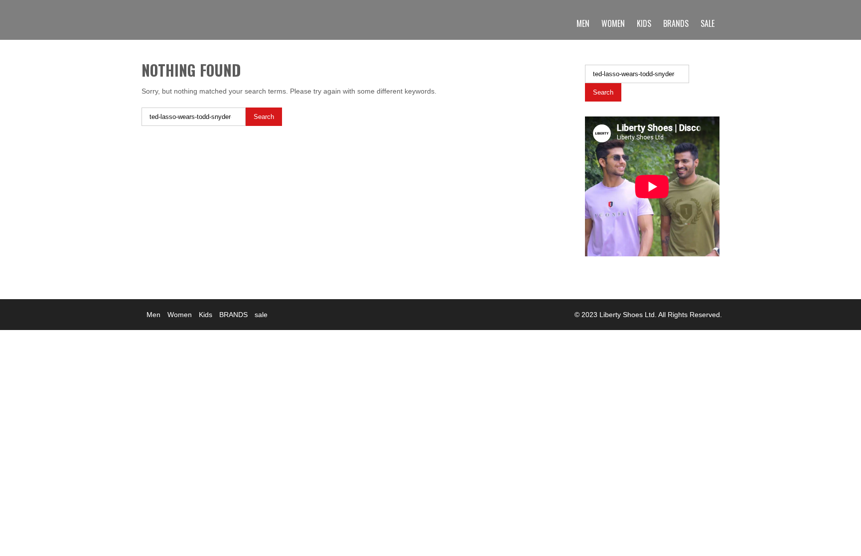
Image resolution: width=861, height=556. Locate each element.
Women (613, 23)
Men (582, 23)
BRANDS (676, 23)
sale (708, 23)
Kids (644, 23)
